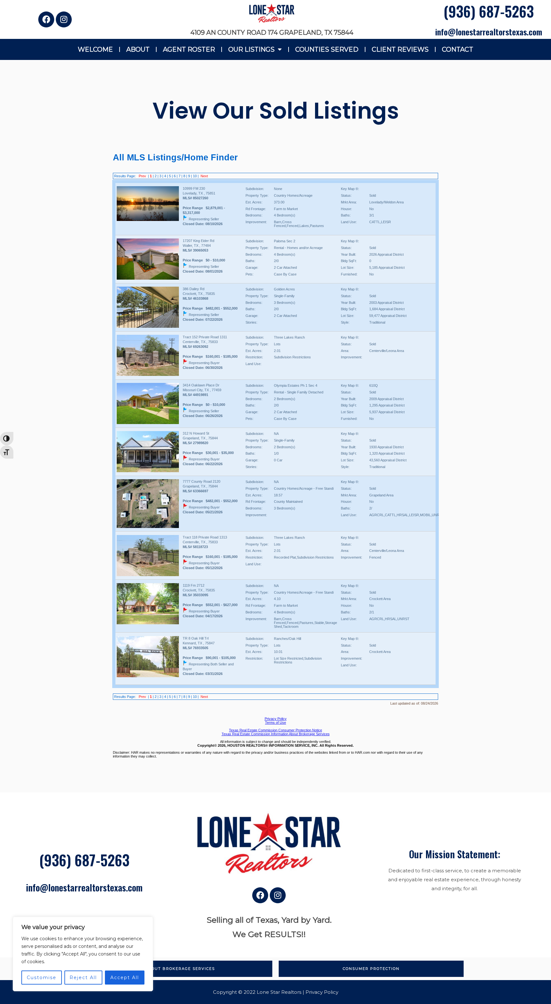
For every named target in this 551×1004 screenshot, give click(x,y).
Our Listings (251, 49)
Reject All (83, 977)
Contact (457, 49)
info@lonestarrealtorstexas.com (488, 32)
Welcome (95, 49)
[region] (83, 954)
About (138, 49)
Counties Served (326, 49)
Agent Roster (189, 49)
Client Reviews (400, 49)
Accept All (124, 977)
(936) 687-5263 (489, 11)
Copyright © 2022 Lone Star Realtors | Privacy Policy (275, 992)
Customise (41, 977)
